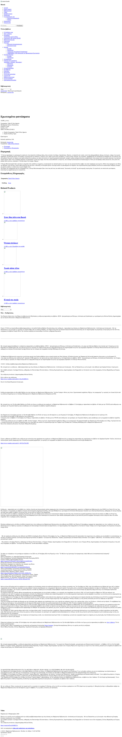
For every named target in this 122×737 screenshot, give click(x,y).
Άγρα (9, 183)
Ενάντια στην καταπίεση (13, 61)
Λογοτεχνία (7, 75)
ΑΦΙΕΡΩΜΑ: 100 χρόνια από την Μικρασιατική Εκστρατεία (23, 53)
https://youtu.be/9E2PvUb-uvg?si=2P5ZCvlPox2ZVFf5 (15, 579)
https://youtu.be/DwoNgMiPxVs (9, 725)
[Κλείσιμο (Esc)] (1, 734)
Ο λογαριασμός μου (9, 16)
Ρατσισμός (10, 63)
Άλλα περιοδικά (8, 78)
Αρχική (6, 7)
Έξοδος (9, 19)
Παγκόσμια (10, 50)
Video (5, 12)
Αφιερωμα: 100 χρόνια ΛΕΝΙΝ (12, 38)
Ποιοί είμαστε (7, 9)
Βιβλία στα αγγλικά (9, 77)
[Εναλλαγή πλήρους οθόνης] (4, 734)
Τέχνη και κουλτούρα (9, 74)
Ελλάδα (9, 48)
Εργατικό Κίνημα (8, 54)
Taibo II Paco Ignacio (13, 143)
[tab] (62, 146)
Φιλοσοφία (7, 72)
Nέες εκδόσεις (8, 33)
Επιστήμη (6, 71)
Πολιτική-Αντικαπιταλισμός (14, 44)
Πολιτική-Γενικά (11, 45)
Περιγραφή (7, 146)
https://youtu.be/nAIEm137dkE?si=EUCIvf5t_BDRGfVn (16, 573)
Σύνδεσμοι (7, 15)
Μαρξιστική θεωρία (9, 39)
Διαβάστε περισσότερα (18, 220)
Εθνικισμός (10, 65)
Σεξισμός (9, 66)
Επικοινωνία (7, 22)
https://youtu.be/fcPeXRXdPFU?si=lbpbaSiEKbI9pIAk (15, 567)
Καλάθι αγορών (8, 13)
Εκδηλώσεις (7, 21)
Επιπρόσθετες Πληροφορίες (11, 148)
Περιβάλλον (7, 69)
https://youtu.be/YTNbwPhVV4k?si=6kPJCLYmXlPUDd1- (16, 561)
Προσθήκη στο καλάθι (18, 246)
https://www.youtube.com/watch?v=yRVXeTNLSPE (15, 443)
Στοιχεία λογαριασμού (13, 18)
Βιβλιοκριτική (7, 10)
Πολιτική (6, 42)
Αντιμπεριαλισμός (9, 68)
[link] (111, 622)
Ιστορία (6, 47)
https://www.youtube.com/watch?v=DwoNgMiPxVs (14, 379)
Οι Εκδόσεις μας (8, 32)
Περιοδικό (11, 36)
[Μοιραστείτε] (3, 734)
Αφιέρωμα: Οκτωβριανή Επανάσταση (17, 51)
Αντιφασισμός (7, 59)
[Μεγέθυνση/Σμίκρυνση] (6, 734)
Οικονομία (7, 41)
